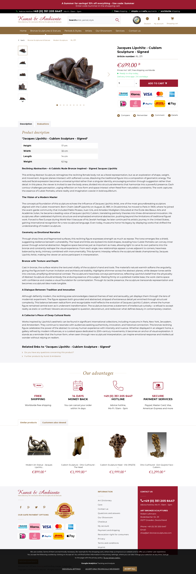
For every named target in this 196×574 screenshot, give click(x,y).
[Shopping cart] (172, 18)
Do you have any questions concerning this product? (49, 352)
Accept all (130, 569)
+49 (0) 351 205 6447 (47, 11)
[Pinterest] (44, 507)
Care (100, 505)
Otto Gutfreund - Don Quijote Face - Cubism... (157, 466)
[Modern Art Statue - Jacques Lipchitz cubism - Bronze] (39, 445)
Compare (125, 115)
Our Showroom (105, 517)
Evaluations (43, 124)
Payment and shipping (109, 530)
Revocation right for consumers (113, 534)
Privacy (101, 539)
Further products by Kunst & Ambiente (42, 356)
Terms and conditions (108, 543)
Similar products (28, 422)
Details (174, 115)
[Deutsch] (147, 18)
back (23, 40)
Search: (73, 20)
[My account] (158, 18)
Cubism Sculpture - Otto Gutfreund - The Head (78, 466)
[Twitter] (36, 507)
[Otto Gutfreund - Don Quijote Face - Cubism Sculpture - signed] (157, 445)
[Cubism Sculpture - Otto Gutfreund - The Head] (78, 445)
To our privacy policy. (111, 558)
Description (26, 124)
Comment (159, 115)
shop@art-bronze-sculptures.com (156, 533)
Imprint (101, 547)
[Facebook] (20, 507)
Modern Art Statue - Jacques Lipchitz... (39, 466)
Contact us (103, 509)
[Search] (117, 20)
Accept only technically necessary (102, 569)
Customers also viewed (54, 422)
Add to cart (156, 83)
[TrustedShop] (137, 20)
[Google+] (28, 507)
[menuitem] (94, 20)
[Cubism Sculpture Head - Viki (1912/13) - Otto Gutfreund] (117, 445)
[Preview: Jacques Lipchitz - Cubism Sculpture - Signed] (22, 50)
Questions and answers (109, 513)
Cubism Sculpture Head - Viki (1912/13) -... (117, 466)
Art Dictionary (105, 500)
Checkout (102, 522)
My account (103, 526)
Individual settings (71, 569)
